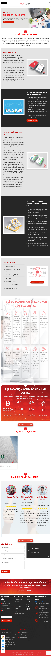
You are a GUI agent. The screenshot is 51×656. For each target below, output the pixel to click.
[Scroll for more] (25, 418)
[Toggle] (4, 266)
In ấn (3, 616)
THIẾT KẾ (28, 607)
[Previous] (3, 512)
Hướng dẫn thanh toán (23, 640)
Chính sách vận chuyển (23, 642)
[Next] (47, 512)
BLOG (27, 611)
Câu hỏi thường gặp (18, 616)
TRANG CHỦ (29, 606)
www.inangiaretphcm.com (44, 616)
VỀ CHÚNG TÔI (29, 614)
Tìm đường (3, 638)
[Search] (49, 3)
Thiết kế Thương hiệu (6, 610)
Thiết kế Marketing (5, 613)
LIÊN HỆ (28, 616)
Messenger (3, 647)
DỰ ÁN (27, 613)
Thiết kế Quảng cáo (5, 611)
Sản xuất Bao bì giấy (6, 615)
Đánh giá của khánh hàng (19, 619)
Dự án (16, 618)
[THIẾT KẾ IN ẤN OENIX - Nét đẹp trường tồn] (25, 3)
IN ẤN (27, 609)
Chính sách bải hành (23, 644)
